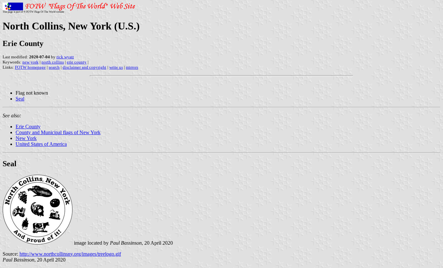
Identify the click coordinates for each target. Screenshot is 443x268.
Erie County (28, 126)
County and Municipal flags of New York (58, 132)
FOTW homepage (30, 67)
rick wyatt (65, 56)
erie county (77, 62)
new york (30, 62)
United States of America (41, 144)
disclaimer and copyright (84, 67)
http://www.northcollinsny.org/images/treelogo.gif (70, 254)
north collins (53, 62)
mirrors (132, 67)
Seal (20, 98)
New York (26, 138)
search (54, 67)
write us (116, 67)
